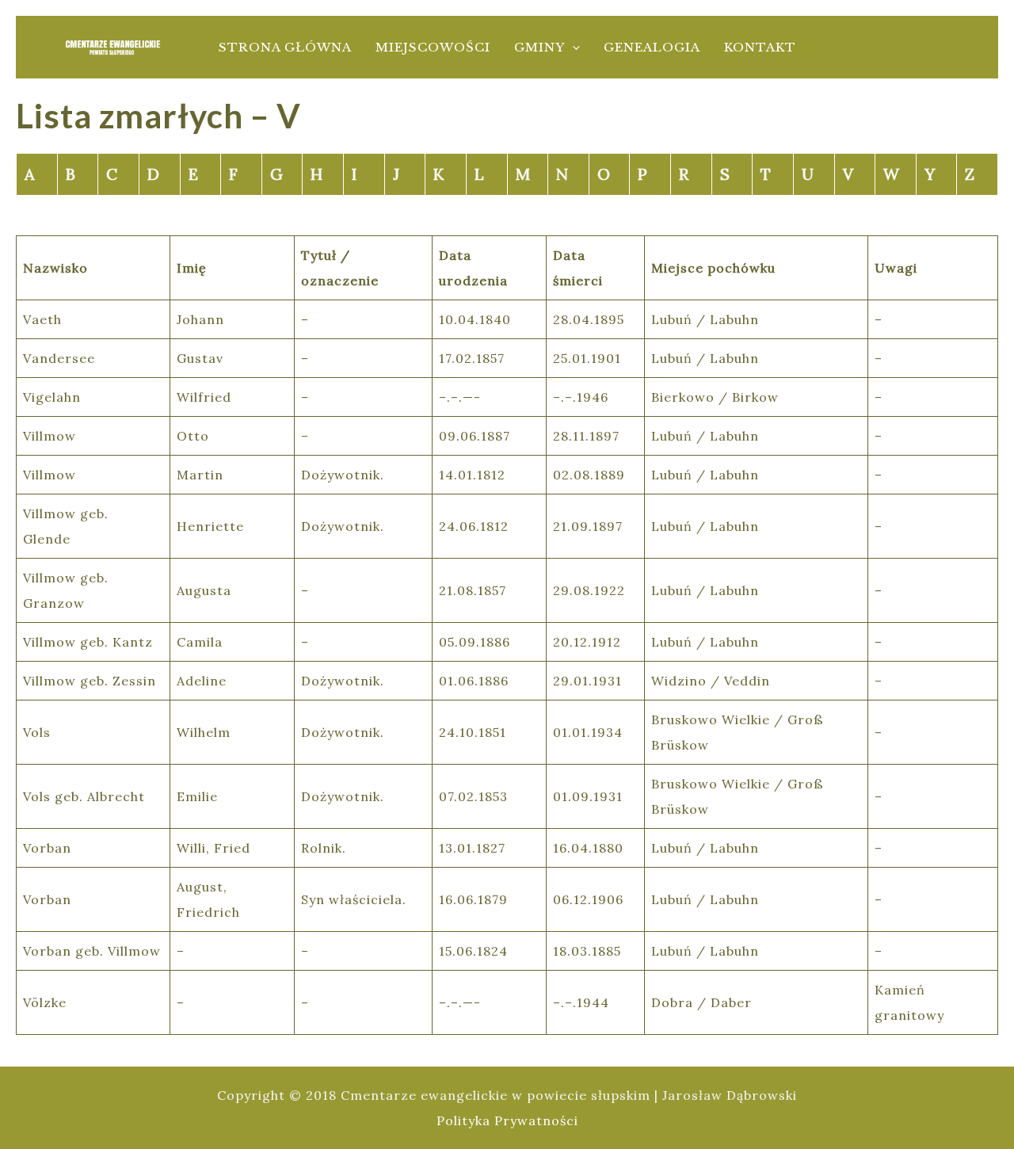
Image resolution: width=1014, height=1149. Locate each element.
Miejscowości (432, 47)
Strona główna (285, 47)
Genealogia (652, 47)
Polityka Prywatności (507, 1120)
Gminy (539, 47)
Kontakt (760, 47)
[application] (572, 47)
